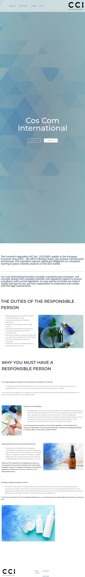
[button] (34, 140)
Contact (34, 6)
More (41, 6)
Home (5, 6)
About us (13, 6)
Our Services (23, 6)
